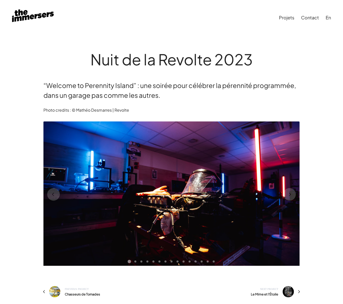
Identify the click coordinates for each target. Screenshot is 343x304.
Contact (310, 17)
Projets (286, 17)
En (328, 17)
